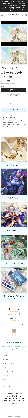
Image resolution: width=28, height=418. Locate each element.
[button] (2, 15)
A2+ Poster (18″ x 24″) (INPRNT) (13, 95)
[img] (14, 312)
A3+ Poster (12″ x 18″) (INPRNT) (13, 89)
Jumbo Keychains (8, 363)
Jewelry (5, 359)
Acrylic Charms (13, 263)
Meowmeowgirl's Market (15, 416)
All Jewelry (12, 165)
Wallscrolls (13, 230)
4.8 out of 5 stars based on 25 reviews (14, 346)
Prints (5, 355)
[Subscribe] (23, 408)
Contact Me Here (8, 387)
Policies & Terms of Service (12, 383)
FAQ (4, 379)
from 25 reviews (13, 314)
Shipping (3, 83)
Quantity (3, 100)
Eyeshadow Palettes (14, 296)
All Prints (13, 198)
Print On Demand (8, 371)
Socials (5, 375)
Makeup (5, 367)
